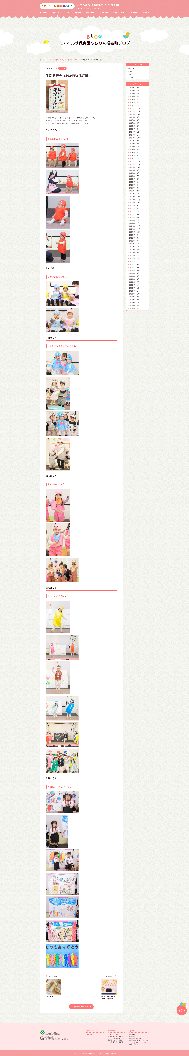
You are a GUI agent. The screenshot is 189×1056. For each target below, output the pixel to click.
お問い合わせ (133, 1044)
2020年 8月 (134, 267)
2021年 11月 (134, 229)
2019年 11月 (134, 291)
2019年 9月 (134, 297)
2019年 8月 (134, 300)
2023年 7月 (134, 176)
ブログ (67, 13)
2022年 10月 (134, 203)
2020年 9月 (134, 264)
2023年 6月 (134, 179)
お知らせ (89, 1034)
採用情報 (132, 1036)
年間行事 (78, 13)
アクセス (146, 13)
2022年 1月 (134, 223)
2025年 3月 (134, 126)
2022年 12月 (134, 197)
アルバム (62, 68)
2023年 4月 (134, 185)
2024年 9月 (134, 141)
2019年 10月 (134, 294)
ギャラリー (104, 13)
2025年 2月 (134, 129)
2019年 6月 (134, 306)
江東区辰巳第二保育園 (115, 1042)
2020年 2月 (134, 282)
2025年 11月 (134, 111)
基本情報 (134, 13)
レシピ (132, 74)
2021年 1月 (134, 256)
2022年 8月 (134, 208)
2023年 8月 (134, 173)
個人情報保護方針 (135, 1038)
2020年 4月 (134, 276)
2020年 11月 (134, 261)
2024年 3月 (134, 155)
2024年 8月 (134, 144)
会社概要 (132, 1034)
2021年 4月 (134, 250)
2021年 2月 (134, 253)
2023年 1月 (134, 194)
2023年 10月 (134, 167)
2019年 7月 (134, 303)
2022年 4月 (134, 217)
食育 (131, 71)
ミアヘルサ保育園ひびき (116, 1038)
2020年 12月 (134, 259)
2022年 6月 (134, 214)
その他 (132, 68)
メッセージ (44, 13)
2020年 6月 (134, 270)
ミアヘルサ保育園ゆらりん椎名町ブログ (63, 60)
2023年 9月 (134, 170)
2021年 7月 (134, 241)
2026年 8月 (134, 88)
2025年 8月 (134, 117)
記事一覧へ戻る (81, 1006)
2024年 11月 (134, 135)
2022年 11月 (134, 200)
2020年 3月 (134, 279)
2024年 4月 (134, 153)
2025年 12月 (134, 108)
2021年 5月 (134, 247)
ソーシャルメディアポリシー (139, 1042)
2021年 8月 (134, 238)
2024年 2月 (134, 158)
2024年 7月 (134, 147)
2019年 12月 (134, 288)
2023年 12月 (134, 161)
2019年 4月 (134, 309)
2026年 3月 (134, 100)
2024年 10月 (134, 138)
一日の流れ (90, 13)
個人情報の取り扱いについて (139, 1040)
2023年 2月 (134, 191)
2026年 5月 (134, 94)
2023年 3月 (134, 188)
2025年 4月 (134, 123)
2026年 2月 (134, 102)
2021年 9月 (134, 235)
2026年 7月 (134, 91)
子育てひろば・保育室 (115, 1036)
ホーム (42, 60)
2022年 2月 (134, 220)
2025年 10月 (134, 114)
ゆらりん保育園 (113, 1034)
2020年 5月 (134, 273)
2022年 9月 (134, 206)
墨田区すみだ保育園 (115, 1040)
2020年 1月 (134, 285)
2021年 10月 (134, 232)
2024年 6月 (134, 150)
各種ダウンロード (119, 13)
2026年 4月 (134, 97)
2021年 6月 (134, 244)
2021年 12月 (134, 226)
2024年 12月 (134, 132)
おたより (56, 13)
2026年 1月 (134, 105)
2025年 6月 (134, 120)
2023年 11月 (134, 164)
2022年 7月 (134, 211)
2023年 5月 (134, 182)
